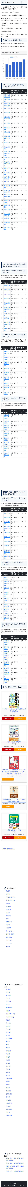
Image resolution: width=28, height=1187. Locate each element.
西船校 (8, 1047)
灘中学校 (6, 218)
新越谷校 (8, 995)
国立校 (8, 1112)
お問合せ (6, 1185)
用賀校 (8, 1084)
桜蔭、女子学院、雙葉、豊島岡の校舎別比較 (15, 1167)
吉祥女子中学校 (7, 100)
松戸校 (8, 1035)
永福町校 (8, 1100)
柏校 (7, 1044)
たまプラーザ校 (10, 1014)
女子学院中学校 (7, 173)
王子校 (8, 1097)
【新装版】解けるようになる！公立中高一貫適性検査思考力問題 (14, 800)
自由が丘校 (9, 1115)
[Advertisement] (14, 246)
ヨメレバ (14, 713)
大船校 (8, 1010)
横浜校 (8, 1020)
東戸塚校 (8, 1032)
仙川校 (8, 1060)
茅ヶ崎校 (8, 1023)
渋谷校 (8, 1054)
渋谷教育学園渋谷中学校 (7, 119)
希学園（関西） (10, 934)
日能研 (8, 891)
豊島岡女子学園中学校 (7, 105)
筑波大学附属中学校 (7, 215)
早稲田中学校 (7, 158)
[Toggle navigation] (23, 2)
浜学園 (8, 903)
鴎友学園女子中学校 (7, 178)
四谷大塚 (8, 909)
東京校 (8, 1075)
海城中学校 (7, 108)
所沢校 (8, 992)
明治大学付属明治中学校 (7, 164)
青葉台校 (8, 1001)
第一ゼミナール (10, 931)
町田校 (8, 1072)
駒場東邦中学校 (7, 148)
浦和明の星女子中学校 (7, 96)
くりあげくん (9, 2)
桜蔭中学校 (7, 112)
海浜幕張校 (9, 1038)
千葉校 (8, 1041)
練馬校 (8, 1087)
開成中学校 (7, 142)
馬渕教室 (8, 906)
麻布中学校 (7, 123)
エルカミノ (9, 937)
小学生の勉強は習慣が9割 (14, 742)
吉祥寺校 (8, 1106)
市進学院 (8, 915)
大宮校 (8, 998)
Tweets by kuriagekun (8, 848)
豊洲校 (8, 1081)
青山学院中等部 (7, 186)
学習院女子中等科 (7, 201)
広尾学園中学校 (7, 128)
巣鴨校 (8, 1063)
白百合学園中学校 (6, 614)
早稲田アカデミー (11, 897)
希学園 (8, 946)
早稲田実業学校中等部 (7, 191)
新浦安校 (8, 1050)
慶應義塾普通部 (7, 206)
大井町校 (8, 1066)
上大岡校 (8, 1029)
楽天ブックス (8, 718)
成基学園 (8, 928)
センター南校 (10, 1017)
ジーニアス (9, 943)
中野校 (8, 1069)
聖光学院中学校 (7, 223)
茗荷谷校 (8, 1090)
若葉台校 (8, 1026)
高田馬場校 (9, 1109)
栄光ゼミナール (10, 900)
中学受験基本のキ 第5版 (14, 830)
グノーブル (9, 940)
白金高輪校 (9, 1078)
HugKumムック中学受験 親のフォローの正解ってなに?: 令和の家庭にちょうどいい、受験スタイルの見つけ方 (14, 772)
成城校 (8, 1057)
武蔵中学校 (7, 132)
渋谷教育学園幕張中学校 (7, 138)
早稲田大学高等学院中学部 (7, 153)
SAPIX (8, 894)
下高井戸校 (9, 1103)
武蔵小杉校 (9, 1007)
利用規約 (12, 1185)
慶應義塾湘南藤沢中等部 (6, 680)
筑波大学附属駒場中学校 (7, 196)
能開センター (10, 921)
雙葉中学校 (7, 209)
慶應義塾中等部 (7, 169)
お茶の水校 (9, 1094)
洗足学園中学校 (7, 228)
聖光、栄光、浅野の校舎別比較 (15, 1163)
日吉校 (8, 1004)
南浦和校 (8, 989)
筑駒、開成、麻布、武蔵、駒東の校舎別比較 (15, 1159)
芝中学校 (6, 181)
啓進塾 (8, 912)
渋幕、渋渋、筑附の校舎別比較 (15, 1171)
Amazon (20, 718)
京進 (7, 918)
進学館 (8, 924)
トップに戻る (20, 1185)
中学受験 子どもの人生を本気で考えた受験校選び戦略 (14, 710)
